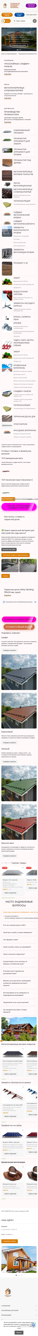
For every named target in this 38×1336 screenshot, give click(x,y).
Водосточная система (20, 377)
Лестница (17, 239)
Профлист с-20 (14, 1144)
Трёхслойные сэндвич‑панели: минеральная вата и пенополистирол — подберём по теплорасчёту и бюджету (19, 38)
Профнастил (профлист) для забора (13, 887)
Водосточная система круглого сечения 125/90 (23, 298)
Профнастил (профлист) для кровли (13, 1148)
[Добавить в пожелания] (23, 868)
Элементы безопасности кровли (23, 384)
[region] (19, 39)
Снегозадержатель (19, 245)
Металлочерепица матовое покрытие (22, 196)
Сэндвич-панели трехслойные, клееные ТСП (23, 400)
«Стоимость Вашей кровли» (19, 627)
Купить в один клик (10, 893)
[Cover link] (19, 67)
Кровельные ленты (19, 374)
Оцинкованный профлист (10, 883)
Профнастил (17, 287)
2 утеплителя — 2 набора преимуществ (19, 32)
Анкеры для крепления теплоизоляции (21, 327)
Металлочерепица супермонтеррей (24, 381)
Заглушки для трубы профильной (24, 284)
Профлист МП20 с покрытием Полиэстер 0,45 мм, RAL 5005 (11, 1143)
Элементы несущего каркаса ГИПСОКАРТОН (22, 310)
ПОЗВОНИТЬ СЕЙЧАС (7, 14)
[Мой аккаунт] (35, 21)
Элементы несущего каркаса (22, 437)
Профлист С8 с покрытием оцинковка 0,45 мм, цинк (10, 881)
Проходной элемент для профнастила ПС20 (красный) (11, 1185)
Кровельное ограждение (21, 236)
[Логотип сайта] (5, 5)
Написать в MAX (19, 14)
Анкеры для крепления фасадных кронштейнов (24, 332)
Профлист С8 (6, 885)
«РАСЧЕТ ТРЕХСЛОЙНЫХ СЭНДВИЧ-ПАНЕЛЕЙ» (19, 507)
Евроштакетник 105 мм (21, 281)
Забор (12, 885)
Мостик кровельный (20, 242)
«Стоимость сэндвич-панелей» (19, 619)
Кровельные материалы (10, 1068)
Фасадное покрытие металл (22, 434)
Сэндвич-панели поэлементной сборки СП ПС (23, 395)
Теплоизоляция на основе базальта (25, 204)
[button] (19, 39)
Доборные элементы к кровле (23, 371)
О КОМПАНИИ (5, 1306)
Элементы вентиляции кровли (23, 387)
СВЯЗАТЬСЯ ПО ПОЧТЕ (31, 5)
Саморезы (17, 336)
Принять (19, 1332)
